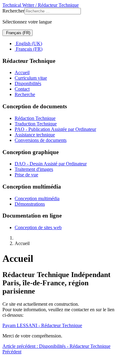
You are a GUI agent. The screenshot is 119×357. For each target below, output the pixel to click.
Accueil (22, 72)
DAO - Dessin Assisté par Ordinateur (51, 163)
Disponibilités (28, 83)
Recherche (25, 94)
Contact (22, 89)
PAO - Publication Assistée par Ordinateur (55, 129)
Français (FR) (17, 33)
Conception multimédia (37, 198)
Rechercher (13, 10)
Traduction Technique (36, 123)
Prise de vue (26, 174)
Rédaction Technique (35, 118)
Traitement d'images (34, 169)
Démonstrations (30, 204)
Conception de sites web (38, 227)
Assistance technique (35, 134)
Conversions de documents (41, 140)
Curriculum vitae (31, 78)
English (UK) (28, 43)
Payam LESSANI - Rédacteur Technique (42, 325)
